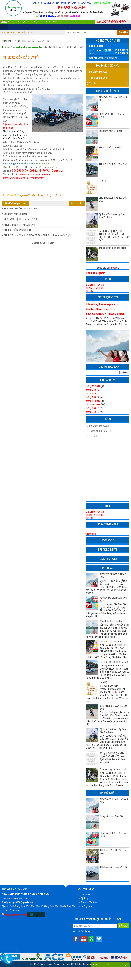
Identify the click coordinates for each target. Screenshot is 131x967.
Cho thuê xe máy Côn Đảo (90, 964)
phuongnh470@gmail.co (105, 58)
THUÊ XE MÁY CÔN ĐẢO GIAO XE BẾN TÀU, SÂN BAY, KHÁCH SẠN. (37, 235)
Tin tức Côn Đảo (89, 902)
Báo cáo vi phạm (95, 273)
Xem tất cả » (76, 203)
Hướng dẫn (86, 906)
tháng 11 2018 (93, 400)
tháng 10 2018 (93, 404)
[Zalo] (109, 50)
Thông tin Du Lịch (45, 195)
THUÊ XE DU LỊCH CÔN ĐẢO (113, 164)
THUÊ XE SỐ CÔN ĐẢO (110, 147)
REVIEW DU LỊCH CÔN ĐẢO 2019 (20, 219)
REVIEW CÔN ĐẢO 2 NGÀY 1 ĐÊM (20, 208)
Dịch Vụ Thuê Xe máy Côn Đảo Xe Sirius (112, 216)
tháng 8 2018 (92, 411)
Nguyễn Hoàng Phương (50, 964)
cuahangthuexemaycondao (103, 304)
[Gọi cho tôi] (8, 958)
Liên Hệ (102, 181)
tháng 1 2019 (92, 397)
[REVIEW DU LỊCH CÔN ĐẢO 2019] (92, 839)
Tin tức (16, 40)
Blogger (114, 267)
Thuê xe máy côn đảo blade (112, 247)
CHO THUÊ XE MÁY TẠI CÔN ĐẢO (113, 199)
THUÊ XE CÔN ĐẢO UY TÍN (17, 230)
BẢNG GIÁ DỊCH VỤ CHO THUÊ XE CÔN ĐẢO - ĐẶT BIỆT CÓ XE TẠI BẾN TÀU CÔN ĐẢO (114, 236)
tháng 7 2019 (92, 389)
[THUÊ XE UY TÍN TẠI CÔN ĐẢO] (92, 855)
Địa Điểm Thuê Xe (27, 195)
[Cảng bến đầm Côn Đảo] (92, 822)
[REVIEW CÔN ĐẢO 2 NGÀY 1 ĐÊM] (92, 805)
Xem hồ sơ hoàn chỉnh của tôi (100, 309)
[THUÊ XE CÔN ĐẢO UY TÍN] (92, 872)
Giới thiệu (85, 894)
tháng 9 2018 (92, 408)
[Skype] (106, 50)
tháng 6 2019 (92, 393)
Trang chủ (7, 40)
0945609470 (121, 50)
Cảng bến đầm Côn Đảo (15, 213)
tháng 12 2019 (93, 386)
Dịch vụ (84, 898)
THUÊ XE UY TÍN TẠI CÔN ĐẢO (19, 224)
